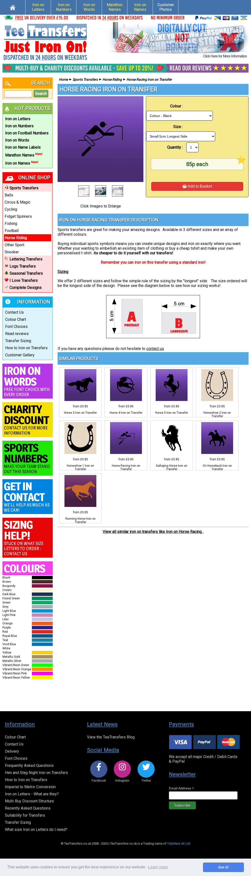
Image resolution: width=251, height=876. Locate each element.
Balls (9, 195)
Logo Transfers (23, 266)
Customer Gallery (20, 355)
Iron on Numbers (64, 7)
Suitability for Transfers (25, 815)
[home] (12, 6)
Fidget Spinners (18, 216)
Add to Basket (199, 186)
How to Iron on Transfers (26, 348)
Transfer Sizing (18, 340)
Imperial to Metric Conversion (30, 787)
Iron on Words (89, 7)
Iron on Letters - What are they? (32, 794)
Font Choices (16, 326)
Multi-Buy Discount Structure (29, 801)
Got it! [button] (223, 867)
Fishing (11, 223)
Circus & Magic (17, 202)
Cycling (11, 209)
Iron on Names (140, 7)
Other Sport (14, 245)
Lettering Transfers (26, 259)
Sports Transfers (24, 188)
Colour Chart (15, 319)
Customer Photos (165, 7)
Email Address (181, 788)
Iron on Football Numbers (27, 133)
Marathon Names (115, 7)
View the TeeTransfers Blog (111, 737)
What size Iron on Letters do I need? (36, 829)
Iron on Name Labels (23, 147)
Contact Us (14, 312)
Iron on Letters (38, 7)
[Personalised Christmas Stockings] (177, 40)
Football (12, 230)
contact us (155, 348)
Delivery (12, 751)
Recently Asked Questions (27, 808)
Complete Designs (26, 287)
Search (41, 93)
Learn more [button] (158, 867)
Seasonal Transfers (26, 273)
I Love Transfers (24, 280)
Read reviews (17, 333)
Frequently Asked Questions (29, 765)
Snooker (12, 252)
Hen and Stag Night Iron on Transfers (36, 772)
